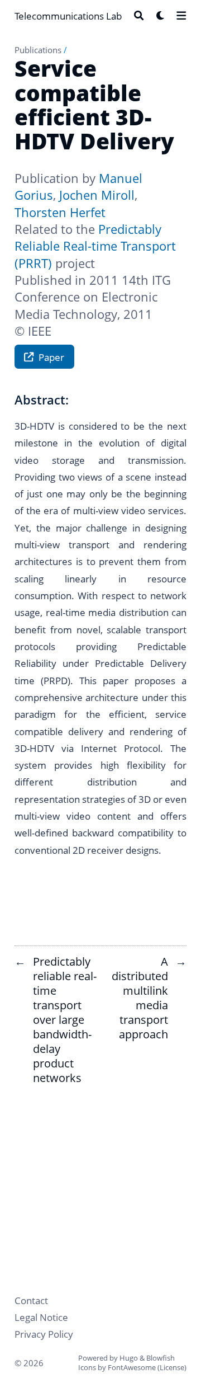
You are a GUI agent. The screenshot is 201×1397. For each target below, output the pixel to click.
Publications (38, 49)
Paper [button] (51, 357)
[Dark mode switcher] (160, 15)
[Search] (138, 15)
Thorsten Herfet (60, 212)
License (172, 1367)
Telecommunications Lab (68, 15)
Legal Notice (41, 1317)
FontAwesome (132, 1367)
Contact (31, 1300)
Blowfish (160, 1358)
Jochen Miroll (97, 195)
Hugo (128, 1358)
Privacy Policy (44, 1333)
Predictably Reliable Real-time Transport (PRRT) (95, 246)
